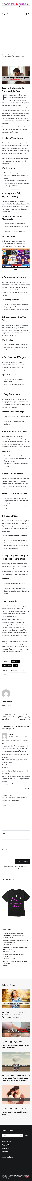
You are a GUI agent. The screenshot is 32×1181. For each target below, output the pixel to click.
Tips (16, 665)
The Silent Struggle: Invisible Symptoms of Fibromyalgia (15, 962)
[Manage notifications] (27, 1176)
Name (4, 833)
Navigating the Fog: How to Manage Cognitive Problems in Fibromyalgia (15, 1079)
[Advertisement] (16, 35)
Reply (28, 788)
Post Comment (22, 862)
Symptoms (22, 1041)
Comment (5, 805)
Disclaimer (5, 1152)
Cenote (14, 1176)
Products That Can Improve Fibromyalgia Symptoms (12, 1016)
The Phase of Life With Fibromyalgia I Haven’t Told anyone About (23, 717)
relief (22, 670)
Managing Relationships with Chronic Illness (15, 1113)
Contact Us (5, 1148)
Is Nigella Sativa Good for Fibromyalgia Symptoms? (14, 955)
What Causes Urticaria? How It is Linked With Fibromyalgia (16, 1046)
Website (4, 849)
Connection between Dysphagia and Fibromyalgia (8, 717)
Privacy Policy (6, 1141)
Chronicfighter (7, 701)
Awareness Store (7, 1157)
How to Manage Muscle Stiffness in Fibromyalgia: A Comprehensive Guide (13, 934)
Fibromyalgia (7, 665)
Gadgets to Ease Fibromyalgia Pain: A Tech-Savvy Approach (15, 948)
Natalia (11, 734)
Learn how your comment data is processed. (16, 869)
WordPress (6, 1178)
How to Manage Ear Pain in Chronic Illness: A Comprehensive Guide (15, 941)
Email (4, 841)
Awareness (15, 661)
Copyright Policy (7, 1145)
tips (5, 674)
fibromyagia (14, 670)
